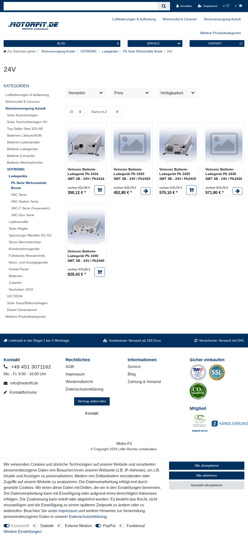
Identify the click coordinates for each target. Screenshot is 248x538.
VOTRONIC (88, 51)
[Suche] (164, 6)
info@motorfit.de (23, 383)
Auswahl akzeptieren (207, 485)
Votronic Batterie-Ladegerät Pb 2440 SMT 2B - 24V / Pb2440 (86, 256)
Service (134, 367)
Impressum (75, 374)
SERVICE (153, 43)
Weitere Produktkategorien (220, 33)
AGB (70, 367)
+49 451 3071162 (30, 366)
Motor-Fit (124, 444)
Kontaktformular (23, 392)
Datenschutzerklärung (84, 389)
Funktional (136, 526)
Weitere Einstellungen (23, 532)
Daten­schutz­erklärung (88, 517)
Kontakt (91, 413)
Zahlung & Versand (144, 382)
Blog (132, 374)
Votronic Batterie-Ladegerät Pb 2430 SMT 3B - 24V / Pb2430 (223, 174)
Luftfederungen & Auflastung (134, 19)
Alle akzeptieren (206, 465)
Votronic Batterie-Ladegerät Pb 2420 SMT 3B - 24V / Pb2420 (132, 174)
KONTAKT (215, 43)
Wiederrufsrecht (79, 382)
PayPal (109, 526)
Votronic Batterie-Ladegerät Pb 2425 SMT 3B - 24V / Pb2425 (177, 174)
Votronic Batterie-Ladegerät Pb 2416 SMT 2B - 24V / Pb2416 (86, 174)
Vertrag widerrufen (92, 401)
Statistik (47, 526)
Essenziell (20, 526)
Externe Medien (78, 526)
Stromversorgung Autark (222, 19)
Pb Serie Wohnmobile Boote (142, 51)
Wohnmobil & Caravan (180, 19)
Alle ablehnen (206, 475)
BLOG (61, 43)
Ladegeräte (109, 51)
